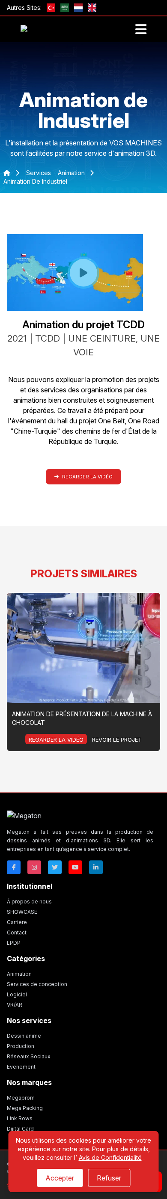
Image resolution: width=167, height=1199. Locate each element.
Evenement (21, 1066)
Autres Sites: (24, 7)
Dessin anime (24, 1036)
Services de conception (37, 984)
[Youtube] (75, 867)
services (38, 172)
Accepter (59, 1178)
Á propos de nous (29, 901)
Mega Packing (25, 1108)
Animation (19, 974)
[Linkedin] (96, 867)
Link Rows (20, 1118)
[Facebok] (14, 867)
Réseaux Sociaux (29, 1056)
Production (20, 1046)
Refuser (109, 1178)
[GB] (92, 7)
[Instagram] (34, 867)
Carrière (17, 922)
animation (72, 172)
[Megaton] (80, 816)
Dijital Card (20, 1128)
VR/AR (14, 1005)
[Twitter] (55, 867)
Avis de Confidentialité (110, 1157)
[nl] (78, 7)
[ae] (64, 7)
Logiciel (17, 994)
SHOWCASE (22, 912)
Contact (17, 932)
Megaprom (21, 1097)
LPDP (14, 943)
